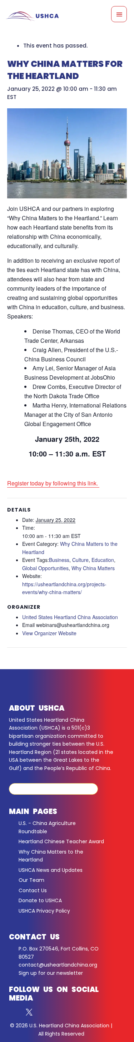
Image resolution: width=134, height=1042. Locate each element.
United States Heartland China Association (70, 617)
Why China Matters (93, 568)
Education (102, 559)
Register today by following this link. (53, 483)
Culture (80, 559)
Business (59, 559)
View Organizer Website (49, 633)
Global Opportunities (45, 568)
